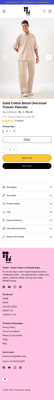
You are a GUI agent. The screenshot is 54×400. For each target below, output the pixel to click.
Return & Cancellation (12, 335)
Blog (5, 343)
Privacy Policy (9, 327)
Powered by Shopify (23, 390)
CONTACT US (9, 315)
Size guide (11, 195)
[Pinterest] (20, 287)
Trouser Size (8, 126)
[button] (5, 57)
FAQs (5, 339)
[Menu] (4, 11)
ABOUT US (8, 311)
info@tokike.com (18, 356)
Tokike (11, 390)
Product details (13, 204)
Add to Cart (27, 158)
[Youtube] (9, 287)
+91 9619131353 (17, 361)
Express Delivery (14, 220)
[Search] (44, 11)
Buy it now (27, 166)
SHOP (5, 303)
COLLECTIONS (10, 307)
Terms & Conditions (11, 331)
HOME (6, 298)
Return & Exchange (15, 237)
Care (8, 212)
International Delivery (15, 228)
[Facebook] (4, 287)
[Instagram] (15, 287)
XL (14, 131)
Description (11, 187)
